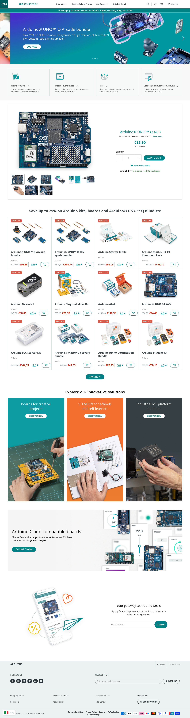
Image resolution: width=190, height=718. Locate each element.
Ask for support (148, 702)
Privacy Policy (91, 712)
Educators (14, 702)
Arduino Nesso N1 (22, 304)
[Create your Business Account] (161, 82)
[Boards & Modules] (73, 82)
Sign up (161, 624)
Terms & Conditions (76, 712)
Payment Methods (61, 695)
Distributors (142, 695)
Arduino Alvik (107, 304)
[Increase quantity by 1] (138, 157)
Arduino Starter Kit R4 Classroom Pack (156, 253)
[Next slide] (182, 38)
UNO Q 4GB (43, 48)
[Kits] (117, 82)
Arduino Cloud (119, 4)
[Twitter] (24, 681)
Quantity (120, 152)
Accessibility (58, 702)
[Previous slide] (7, 38)
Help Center (100, 702)
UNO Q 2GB (23, 48)
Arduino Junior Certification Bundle (116, 354)
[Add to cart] (44, 264)
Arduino (14, 261)
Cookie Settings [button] (93, 714)
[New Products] (28, 82)
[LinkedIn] (35, 681)
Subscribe (171, 681)
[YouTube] (41, 681)
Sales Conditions (102, 695)
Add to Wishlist (142, 165)
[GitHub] (29, 681)
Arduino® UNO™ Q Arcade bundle (28, 253)
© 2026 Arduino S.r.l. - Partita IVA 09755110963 (27, 713)
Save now (94, 376)
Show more (157, 136)
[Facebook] (12, 681)
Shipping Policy (17, 695)
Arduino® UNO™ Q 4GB (140, 131)
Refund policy (113, 712)
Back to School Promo (82, 4)
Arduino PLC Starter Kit (26, 352)
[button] (161, 664)
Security (102, 712)
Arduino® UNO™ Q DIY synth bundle (69, 253)
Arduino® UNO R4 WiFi (156, 304)
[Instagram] (18, 681)
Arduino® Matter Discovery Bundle (72, 354)
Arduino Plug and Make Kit (72, 304)
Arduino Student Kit (155, 352)
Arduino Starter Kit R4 (112, 252)
